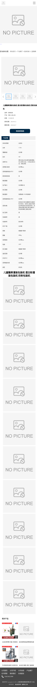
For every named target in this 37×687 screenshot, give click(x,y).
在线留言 (21, 673)
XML (33, 682)
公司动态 (21, 670)
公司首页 (4, 670)
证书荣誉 (4, 673)
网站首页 (13, 51)
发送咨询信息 (20, 131)
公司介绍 (13, 670)
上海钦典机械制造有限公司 (24, 682)
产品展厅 (20, 51)
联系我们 (13, 673)
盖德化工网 (25, 684)
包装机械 (26, 51)
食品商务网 (18, 684)
